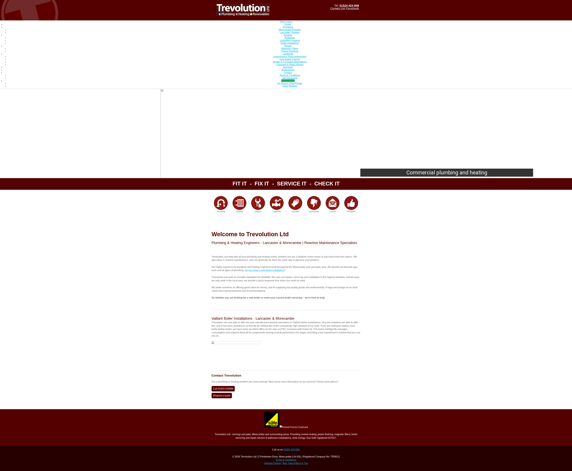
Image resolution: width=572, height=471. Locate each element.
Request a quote (221, 395)
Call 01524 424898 (223, 388)
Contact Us (337, 8)
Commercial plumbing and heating (286, 173)
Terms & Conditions (286, 460)
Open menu (286, 21)
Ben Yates (288, 463)
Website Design (272, 463)
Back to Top (302, 463)
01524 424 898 (349, 5)
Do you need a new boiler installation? (265, 270)
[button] (4, 133)
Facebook (352, 8)
